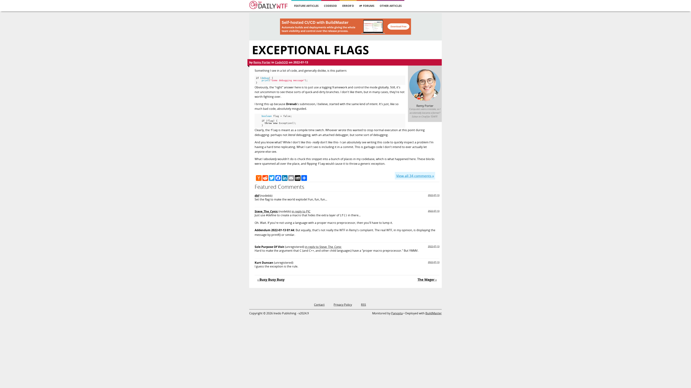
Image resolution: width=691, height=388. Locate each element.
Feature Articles (306, 6)
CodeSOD (330, 6)
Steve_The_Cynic (266, 211)
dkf (257, 196)
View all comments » (415, 175)
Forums (368, 6)
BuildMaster (433, 313)
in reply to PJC (301, 211)
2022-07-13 (433, 195)
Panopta (397, 313)
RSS (363, 304)
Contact (319, 304)
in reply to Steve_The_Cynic (323, 247)
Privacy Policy (343, 304)
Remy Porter (262, 62)
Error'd (348, 6)
